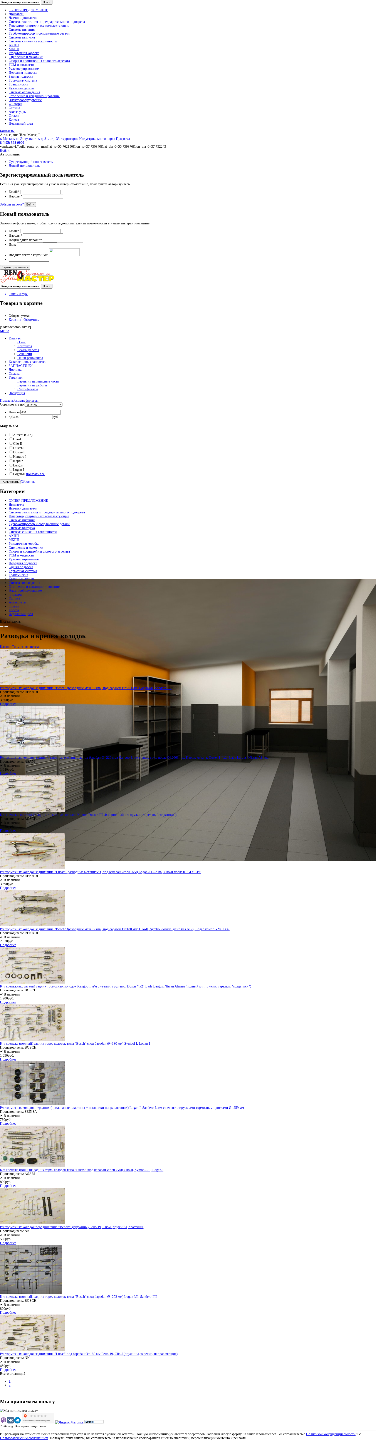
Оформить (31, 319)
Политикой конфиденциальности (331, 1434)
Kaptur (18, 461)
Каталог (6, 646)
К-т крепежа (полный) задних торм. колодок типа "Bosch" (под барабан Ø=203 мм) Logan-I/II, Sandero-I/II (78, 1296)
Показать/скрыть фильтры (19, 400)
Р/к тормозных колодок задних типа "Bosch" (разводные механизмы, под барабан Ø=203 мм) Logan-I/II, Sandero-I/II (85, 688)
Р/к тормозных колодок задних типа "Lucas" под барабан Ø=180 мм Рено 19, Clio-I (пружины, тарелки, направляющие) (89, 1354)
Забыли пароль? (12, 204)
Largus (18, 465)
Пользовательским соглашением (24, 1438)
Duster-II (19, 452)
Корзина (15, 319)
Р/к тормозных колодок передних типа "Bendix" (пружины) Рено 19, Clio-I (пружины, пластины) (72, 1227)
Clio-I (17, 439)
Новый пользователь (24, 165)
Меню (4, 331)
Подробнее (8, 704)
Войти (5, 150)
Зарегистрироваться (15, 267)
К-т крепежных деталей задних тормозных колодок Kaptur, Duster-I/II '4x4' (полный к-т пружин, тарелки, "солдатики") (88, 815)
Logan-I (18, 469)
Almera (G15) (22, 435)
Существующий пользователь (31, 162)
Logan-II (19, 474)
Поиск (47, 2)
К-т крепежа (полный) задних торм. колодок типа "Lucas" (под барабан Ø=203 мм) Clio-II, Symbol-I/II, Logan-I (81, 1170)
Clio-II (17, 443)
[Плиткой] (1, 626)
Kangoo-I (19, 456)
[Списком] (6, 626)
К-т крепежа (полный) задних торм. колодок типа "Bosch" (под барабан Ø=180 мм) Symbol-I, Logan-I (75, 1043)
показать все (35, 474)
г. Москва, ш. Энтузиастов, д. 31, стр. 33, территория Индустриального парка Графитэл (65, 138)
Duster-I (18, 448)
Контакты (7, 131)
